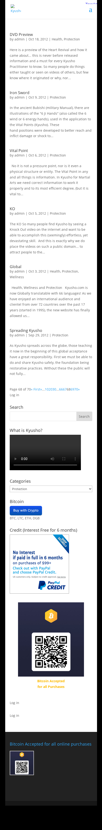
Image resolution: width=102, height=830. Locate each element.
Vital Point (19, 150)
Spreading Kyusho (26, 330)
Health (57, 39)
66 (61, 389)
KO (12, 208)
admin (19, 39)
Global (15, 266)
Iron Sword (19, 92)
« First (35, 389)
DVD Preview (21, 34)
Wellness (17, 277)
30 (54, 389)
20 (50, 389)
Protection (72, 39)
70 (76, 389)
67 (65, 389)
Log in (14, 395)
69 (72, 389)
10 (47, 389)
